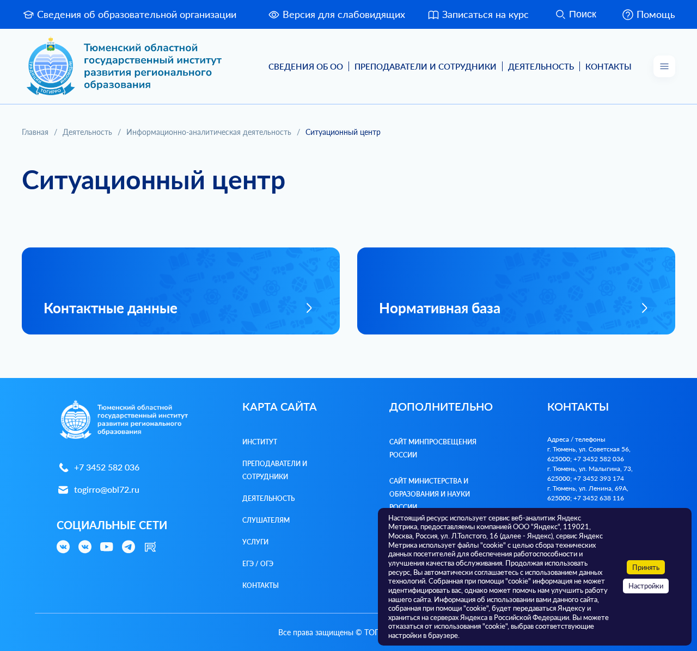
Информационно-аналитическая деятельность (208, 132)
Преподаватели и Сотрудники (425, 66)
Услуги (255, 542)
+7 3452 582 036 (106, 467)
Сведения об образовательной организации (136, 14)
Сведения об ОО (305, 66)
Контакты (608, 66)
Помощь (656, 14)
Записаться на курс (485, 14)
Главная (35, 132)
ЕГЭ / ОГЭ (257, 564)
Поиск (582, 14)
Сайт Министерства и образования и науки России (429, 494)
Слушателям (266, 520)
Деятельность (541, 66)
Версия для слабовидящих (344, 14)
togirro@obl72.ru (106, 489)
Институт (259, 442)
